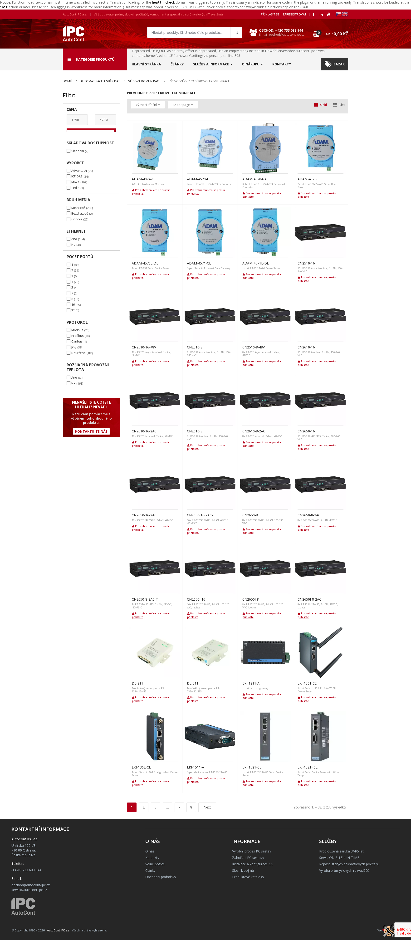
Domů (67, 81)
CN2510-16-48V (144, 347)
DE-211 (137, 683)
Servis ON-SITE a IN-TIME (339, 857)
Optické (76, 219)
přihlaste (137, 193)
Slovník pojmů (243, 870)
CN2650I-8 (250, 599)
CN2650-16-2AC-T (201, 515)
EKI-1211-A (250, 683)
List (342, 105)
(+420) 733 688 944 (26, 870)
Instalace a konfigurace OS (252, 864)
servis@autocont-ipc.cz (29, 889)
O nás (149, 851)
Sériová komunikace (144, 81)
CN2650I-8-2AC (309, 599)
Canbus (77, 341)
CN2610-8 (194, 431)
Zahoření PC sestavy (248, 857)
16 (73, 304)
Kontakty (281, 64)
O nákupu (250, 64)
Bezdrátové (79, 213)
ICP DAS (77, 176)
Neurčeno (78, 353)
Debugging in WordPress (68, 7)
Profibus (77, 335)
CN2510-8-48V (253, 347)
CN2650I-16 (196, 599)
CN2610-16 (306, 347)
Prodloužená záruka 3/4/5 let (341, 851)
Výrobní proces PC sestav (251, 851)
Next (207, 807)
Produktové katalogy (248, 877)
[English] (345, 14)
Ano (74, 239)
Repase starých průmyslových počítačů (349, 864)
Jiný (73, 347)
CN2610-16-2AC (144, 431)
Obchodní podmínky (160, 877)
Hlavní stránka (146, 64)
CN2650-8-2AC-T (145, 599)
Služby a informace (211, 64)
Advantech (79, 170)
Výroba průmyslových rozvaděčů (344, 870)
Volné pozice (155, 864)
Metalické (78, 208)
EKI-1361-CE (307, 683)
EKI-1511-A (195, 767)
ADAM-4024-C (143, 179)
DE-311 (192, 683)
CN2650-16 (306, 431)
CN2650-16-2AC (144, 515)
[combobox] (194, 32)
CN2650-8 (250, 515)
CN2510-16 (306, 263)
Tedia (75, 188)
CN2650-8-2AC (309, 515)
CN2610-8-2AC (253, 431)
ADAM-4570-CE (310, 179)
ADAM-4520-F (198, 179)
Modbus (77, 330)
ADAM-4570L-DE (145, 263)
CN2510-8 (194, 347)
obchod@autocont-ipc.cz (30, 885)
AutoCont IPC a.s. (58, 930)
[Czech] (339, 14)
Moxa (75, 182)
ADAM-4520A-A (254, 179)
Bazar (339, 64)
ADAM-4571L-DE (255, 263)
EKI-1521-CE (251, 767)
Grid (323, 105)
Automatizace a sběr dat (100, 81)
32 (73, 310)
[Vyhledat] (236, 32)
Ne (73, 244)
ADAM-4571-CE (199, 263)
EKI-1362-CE (141, 767)
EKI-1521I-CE (308, 767)
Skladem (77, 151)
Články (177, 64)
